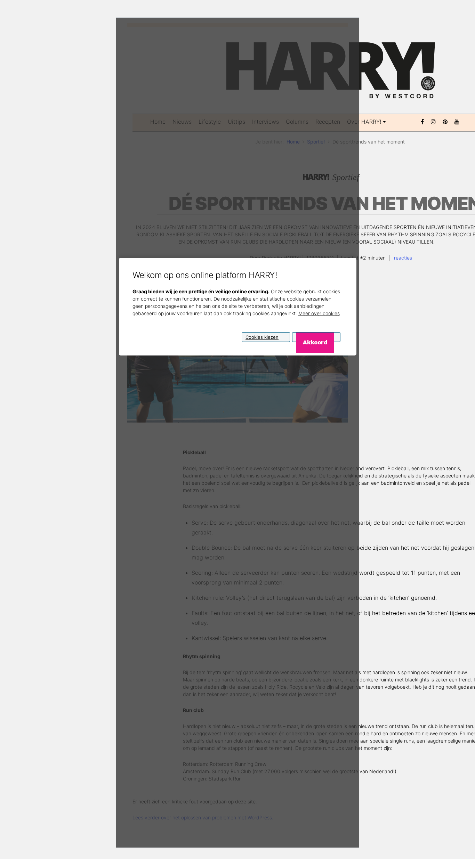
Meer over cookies (319, 313)
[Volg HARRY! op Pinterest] (445, 121)
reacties (402, 258)
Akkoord (315, 342)
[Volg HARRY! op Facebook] (422, 121)
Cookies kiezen (262, 336)
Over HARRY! (364, 121)
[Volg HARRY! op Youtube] (457, 121)
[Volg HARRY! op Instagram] (433, 121)
